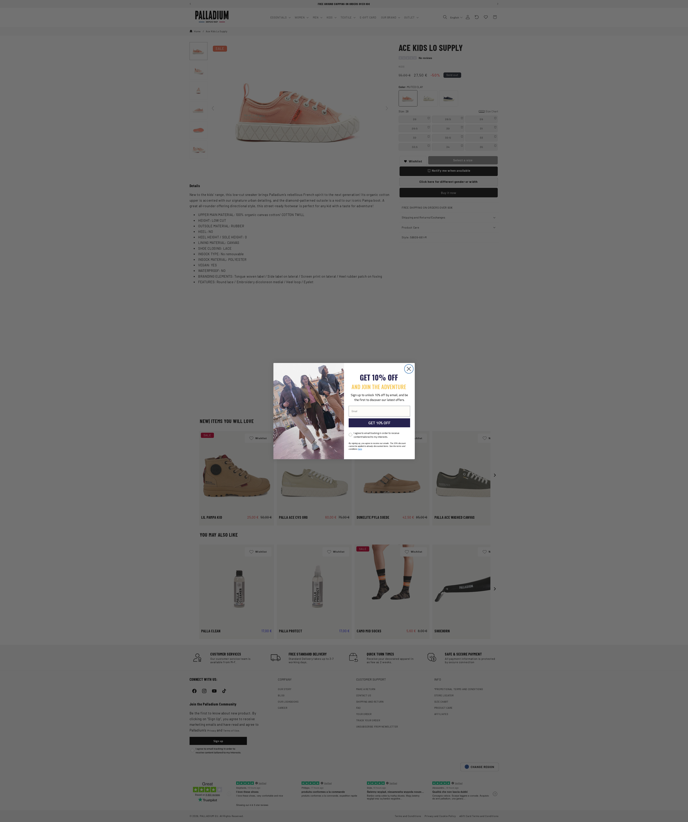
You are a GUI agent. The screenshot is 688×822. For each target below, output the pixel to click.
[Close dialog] (408, 368)
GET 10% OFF (379, 423)
